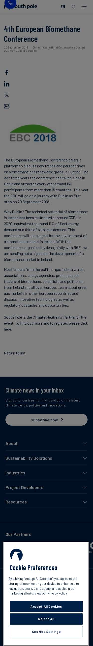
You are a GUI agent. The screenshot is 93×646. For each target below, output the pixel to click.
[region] (46, 594)
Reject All (46, 619)
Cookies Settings (46, 632)
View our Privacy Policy (50, 593)
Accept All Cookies (46, 606)
